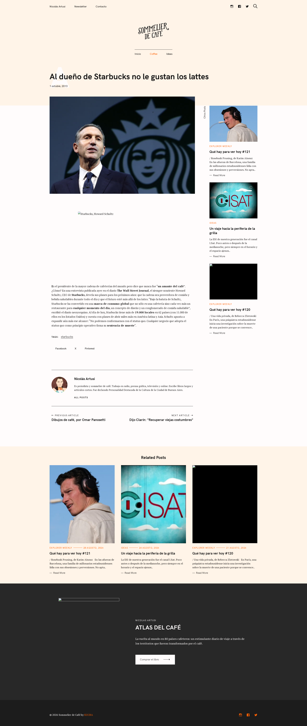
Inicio (138, 53)
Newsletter (80, 6)
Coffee (153, 53)
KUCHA (88, 715)
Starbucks (67, 336)
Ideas (169, 53)
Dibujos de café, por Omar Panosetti (78, 420)
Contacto (101, 6)
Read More (219, 175)
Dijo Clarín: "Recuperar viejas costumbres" (161, 420)
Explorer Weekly (220, 146)
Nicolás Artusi (57, 6)
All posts (81, 397)
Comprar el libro (149, 659)
